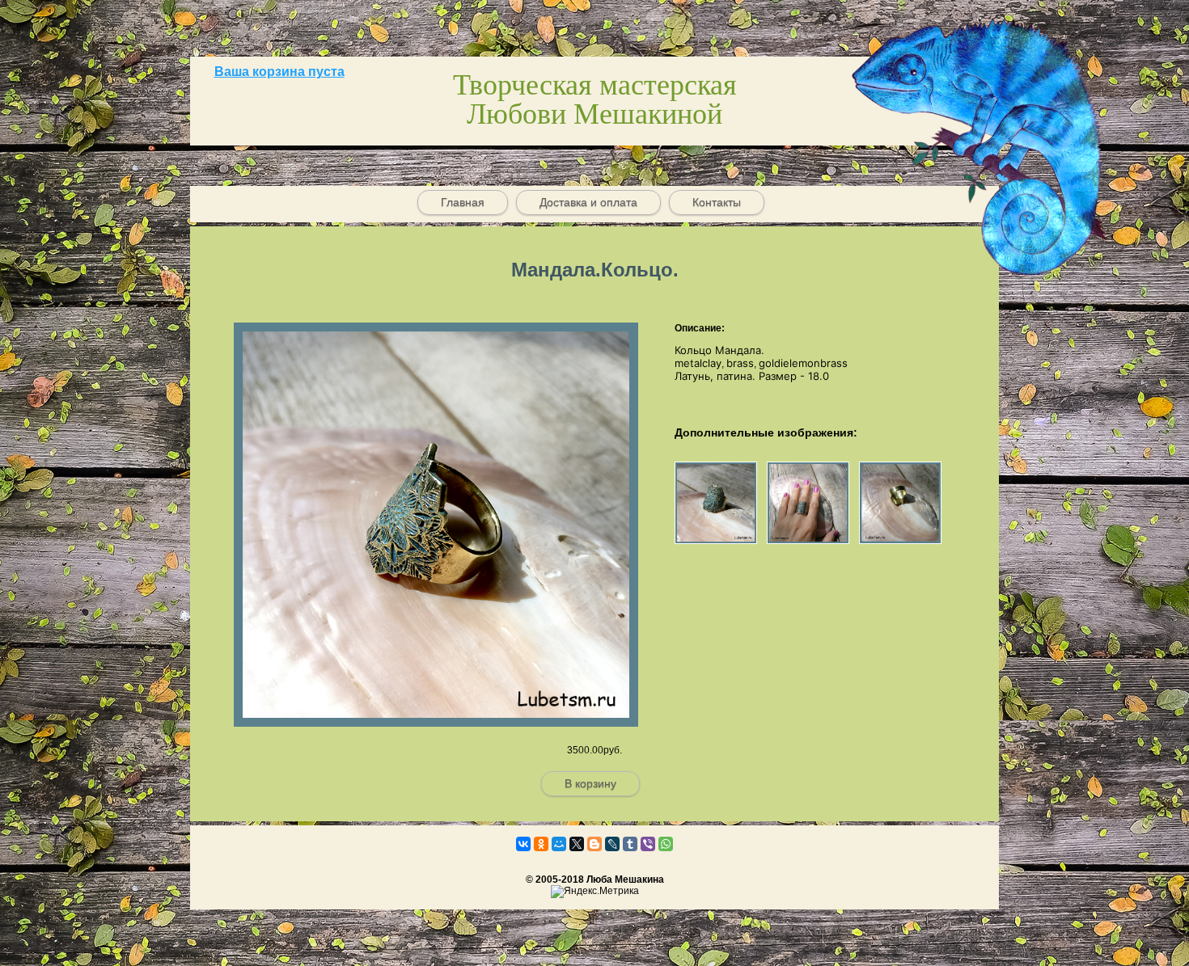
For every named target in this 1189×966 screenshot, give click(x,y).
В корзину (590, 783)
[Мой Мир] (559, 844)
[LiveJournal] (612, 844)
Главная (462, 202)
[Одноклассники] (541, 844)
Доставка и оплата (588, 202)
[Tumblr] (630, 844)
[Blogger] (594, 844)
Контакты (716, 202)
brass (740, 362)
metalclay (698, 362)
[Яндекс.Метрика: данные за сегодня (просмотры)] (595, 891)
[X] (576, 844)
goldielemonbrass (803, 362)
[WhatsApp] (665, 844)
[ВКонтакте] (523, 844)
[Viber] (648, 844)
